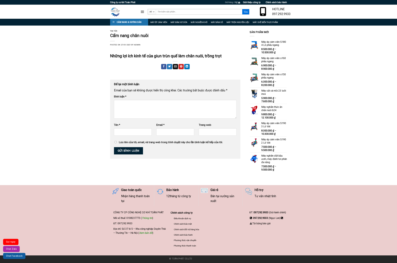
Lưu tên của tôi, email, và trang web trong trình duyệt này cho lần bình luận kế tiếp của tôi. (171, 142)
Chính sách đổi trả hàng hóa (186, 229)
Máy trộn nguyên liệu (238, 22)
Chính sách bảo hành (183, 235)
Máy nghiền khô (199, 22)
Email (160, 124)
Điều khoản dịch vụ (182, 218)
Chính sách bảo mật (183, 224)
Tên (117, 124)
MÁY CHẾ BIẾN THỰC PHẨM (265, 22)
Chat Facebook (14, 255)
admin (137, 45)
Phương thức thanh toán (185, 245)
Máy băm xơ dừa (179, 22)
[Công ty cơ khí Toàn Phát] (123, 12)
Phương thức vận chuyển (185, 240)
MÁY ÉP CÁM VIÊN (158, 22)
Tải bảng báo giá (261, 223)
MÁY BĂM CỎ (217, 22)
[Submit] (245, 11)
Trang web (205, 124)
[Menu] (142, 11)
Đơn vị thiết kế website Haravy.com (210, 258)
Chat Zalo (11, 249)
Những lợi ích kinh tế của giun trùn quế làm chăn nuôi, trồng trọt (166, 56)
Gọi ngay (11, 241)
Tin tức (114, 31)
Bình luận (120, 96)
